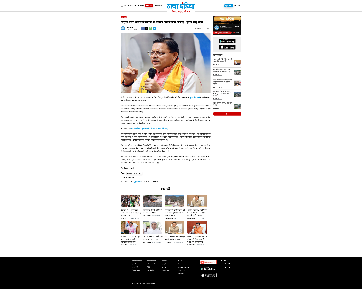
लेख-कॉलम (134, 264)
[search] (126, 6)
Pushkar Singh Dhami (134, 173)
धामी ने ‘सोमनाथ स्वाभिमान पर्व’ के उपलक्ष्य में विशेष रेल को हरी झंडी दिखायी (197, 213)
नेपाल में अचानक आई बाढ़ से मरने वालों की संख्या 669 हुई (221, 70)
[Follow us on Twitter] (222, 267)
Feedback (181, 273)
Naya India (130, 27)
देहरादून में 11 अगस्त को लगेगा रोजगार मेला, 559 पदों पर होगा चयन (131, 213)
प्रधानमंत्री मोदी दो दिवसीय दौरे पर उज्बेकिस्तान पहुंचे (222, 60)
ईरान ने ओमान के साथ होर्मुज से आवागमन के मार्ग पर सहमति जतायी (222, 82)
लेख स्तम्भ (164, 261)
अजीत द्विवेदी (135, 267)
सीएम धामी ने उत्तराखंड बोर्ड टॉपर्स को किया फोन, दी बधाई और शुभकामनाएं (197, 239)
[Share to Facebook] (143, 28)
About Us (181, 261)
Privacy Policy (182, 270)
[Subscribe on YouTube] (229, 264)
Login (239, 5)
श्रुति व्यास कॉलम (151, 261)
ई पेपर (150, 6)
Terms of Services (183, 267)
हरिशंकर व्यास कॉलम (137, 261)
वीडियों (142, 6)
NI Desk (216, 108)
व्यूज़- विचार (228, 6)
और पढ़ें (227, 114)
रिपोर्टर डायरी (150, 267)
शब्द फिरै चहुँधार (166, 270)
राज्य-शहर (133, 6)
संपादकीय (164, 264)
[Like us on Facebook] (222, 264)
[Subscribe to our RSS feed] (229, 267)
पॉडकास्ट (159, 6)
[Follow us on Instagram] (225, 264)
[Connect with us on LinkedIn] (225, 267)
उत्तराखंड (123, 17)
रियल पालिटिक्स (136, 270)
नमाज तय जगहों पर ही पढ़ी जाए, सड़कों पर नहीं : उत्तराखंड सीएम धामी (130, 239)
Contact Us (181, 264)
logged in (137, 181)
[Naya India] (181, 12)
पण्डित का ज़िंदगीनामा (152, 264)
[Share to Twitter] (146, 28)
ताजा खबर (217, 55)
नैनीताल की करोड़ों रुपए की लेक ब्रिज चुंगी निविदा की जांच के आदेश (175, 213)
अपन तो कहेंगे (150, 270)
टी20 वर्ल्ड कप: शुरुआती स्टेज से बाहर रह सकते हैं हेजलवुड (149, 129)
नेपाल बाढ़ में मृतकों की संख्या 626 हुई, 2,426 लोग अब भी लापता (222, 93)
